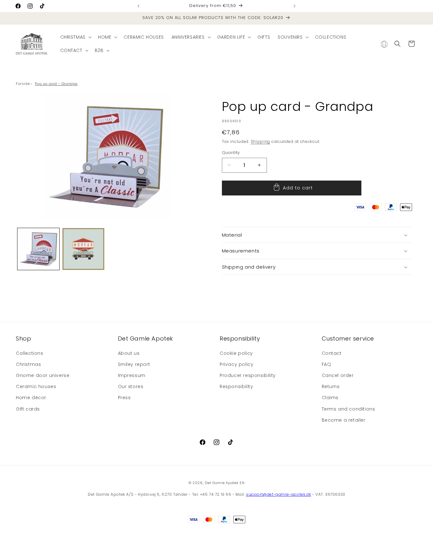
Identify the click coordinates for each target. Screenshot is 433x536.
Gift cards (28, 409)
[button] (75, 37)
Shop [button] (23, 338)
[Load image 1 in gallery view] (38, 249)
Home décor (31, 397)
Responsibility (236, 386)
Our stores (131, 386)
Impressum (131, 375)
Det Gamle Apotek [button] (145, 338)
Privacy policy (236, 364)
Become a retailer (343, 420)
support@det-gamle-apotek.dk (278, 494)
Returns (331, 386)
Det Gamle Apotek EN (224, 482)
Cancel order (338, 375)
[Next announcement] (294, 6)
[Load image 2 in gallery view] (83, 249)
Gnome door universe (42, 375)
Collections (29, 353)
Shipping (260, 141)
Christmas (28, 364)
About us (129, 353)
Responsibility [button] (240, 338)
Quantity (231, 153)
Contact (332, 353)
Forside (22, 83)
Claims (330, 397)
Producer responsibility (248, 375)
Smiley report (134, 364)
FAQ (326, 364)
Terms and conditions (348, 409)
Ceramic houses (36, 386)
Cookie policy (236, 353)
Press (124, 397)
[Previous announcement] (138, 6)
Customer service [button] (348, 338)
